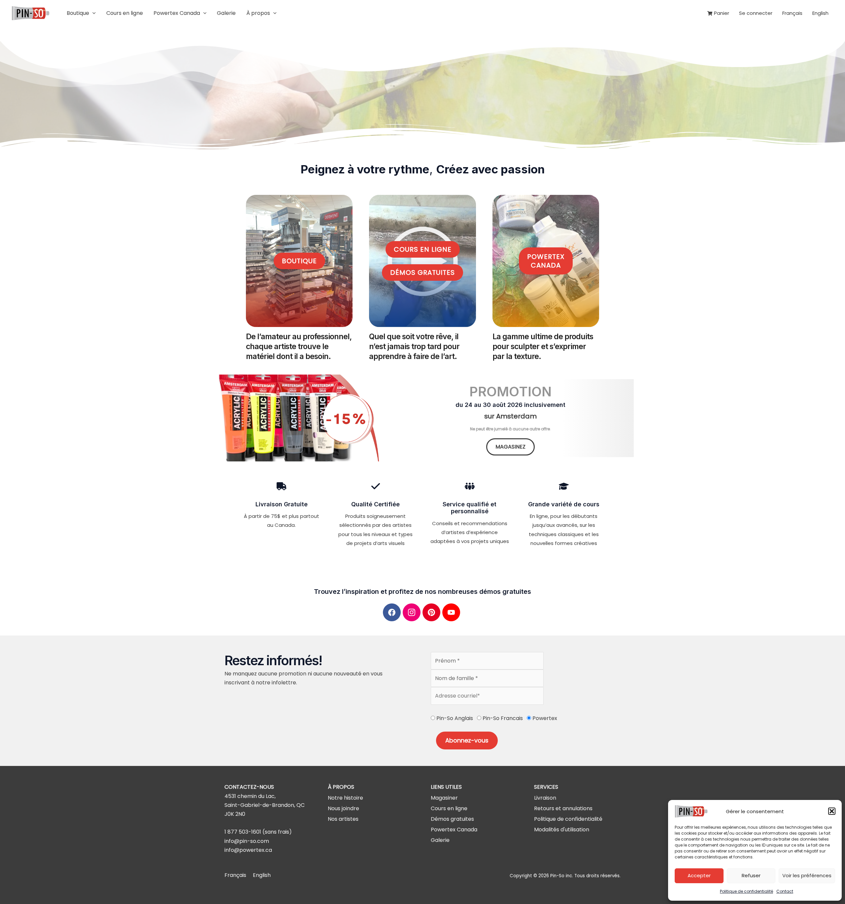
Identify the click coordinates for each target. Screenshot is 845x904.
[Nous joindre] (343, 808)
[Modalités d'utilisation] (561, 829)
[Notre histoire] (345, 797)
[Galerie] (440, 840)
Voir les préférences (806, 875)
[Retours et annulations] (563, 808)
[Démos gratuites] (452, 818)
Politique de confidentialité (746, 891)
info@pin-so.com (246, 841)
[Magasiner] (444, 797)
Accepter (699, 875)
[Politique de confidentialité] (568, 818)
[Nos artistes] (343, 818)
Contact (784, 891)
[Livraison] (545, 797)
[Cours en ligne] (449, 808)
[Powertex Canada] (454, 829)
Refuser (751, 875)
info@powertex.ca (248, 850)
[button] (831, 811)
